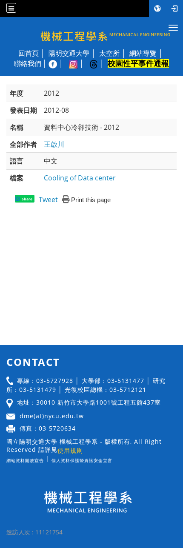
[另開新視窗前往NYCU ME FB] (57, 63)
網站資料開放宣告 (25, 460)
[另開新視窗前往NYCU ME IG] (77, 63)
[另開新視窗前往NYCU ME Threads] (97, 63)
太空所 (109, 53)
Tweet (48, 199)
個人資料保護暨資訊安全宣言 (81, 460)
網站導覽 (143, 53)
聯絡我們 (27, 63)
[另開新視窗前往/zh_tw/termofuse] (114, 458)
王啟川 (54, 144)
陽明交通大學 (69, 53)
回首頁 (28, 53)
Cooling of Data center (80, 178)
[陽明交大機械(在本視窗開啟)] (91, 31)
